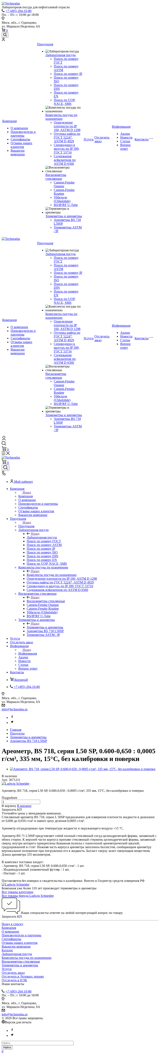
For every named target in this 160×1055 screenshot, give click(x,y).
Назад (27, 492)
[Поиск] (5, 35)
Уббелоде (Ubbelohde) (62, 199)
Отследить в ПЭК (14, 980)
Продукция (45, 44)
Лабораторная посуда (60, 55)
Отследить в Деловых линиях (23, 976)
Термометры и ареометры (63, 216)
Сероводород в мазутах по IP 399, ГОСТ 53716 (66, 148)
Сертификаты (20, 139)
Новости (126, 137)
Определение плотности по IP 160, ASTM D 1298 (67, 126)
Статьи (125, 141)
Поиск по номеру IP (68, 74)
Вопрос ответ (125, 146)
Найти (7, 1047)
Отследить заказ (13, 972)
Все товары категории (17, 892)
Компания (9, 121)
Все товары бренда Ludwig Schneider (28, 895)
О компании (19, 128)
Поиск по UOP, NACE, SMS (64, 102)
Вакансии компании (18, 152)
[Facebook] (12, 717)
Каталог (7, 950)
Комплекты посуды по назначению (61, 116)
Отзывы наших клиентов (21, 145)
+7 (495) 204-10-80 (18, 11)
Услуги (89, 139)
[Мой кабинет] (3, 40)
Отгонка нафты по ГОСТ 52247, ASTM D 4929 (67, 137)
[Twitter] (12, 722)
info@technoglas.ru (15, 709)
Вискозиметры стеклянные (55, 176)
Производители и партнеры (23, 133)
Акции (125, 133)
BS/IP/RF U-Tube (66, 205)
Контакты (142, 139)
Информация (121, 126)
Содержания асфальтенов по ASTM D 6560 (65, 159)
